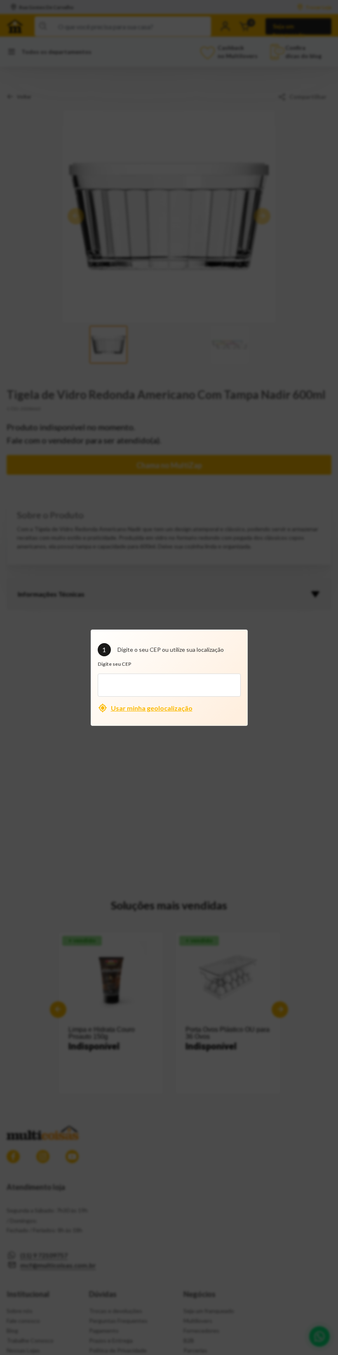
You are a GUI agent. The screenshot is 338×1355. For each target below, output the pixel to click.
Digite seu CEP (114, 664)
